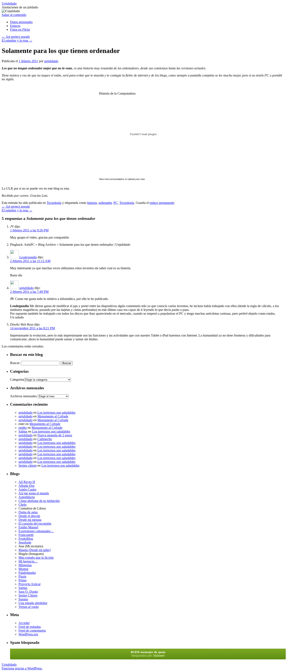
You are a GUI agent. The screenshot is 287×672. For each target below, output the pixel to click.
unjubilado (51, 61)
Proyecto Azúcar (29, 584)
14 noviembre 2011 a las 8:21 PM (32, 328)
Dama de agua (28, 512)
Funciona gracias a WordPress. (22, 668)
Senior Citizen (27, 595)
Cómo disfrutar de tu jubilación (39, 501)
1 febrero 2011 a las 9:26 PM (29, 230)
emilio (22, 427)
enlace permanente (162, 203)
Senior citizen (27, 465)
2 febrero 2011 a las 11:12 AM (30, 261)
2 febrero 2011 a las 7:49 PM (29, 291)
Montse (23, 569)
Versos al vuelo (28, 607)
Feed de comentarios (32, 630)
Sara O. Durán (28, 591)
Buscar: (15, 363)
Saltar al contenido (14, 15)
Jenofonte (24, 542)
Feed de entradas (29, 626)
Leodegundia (28, 257)
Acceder (24, 623)
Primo (22, 580)
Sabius (22, 431)
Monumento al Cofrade (52, 416)
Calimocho (44, 439)
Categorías (17, 379)
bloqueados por (147, 653)
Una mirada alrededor (32, 603)
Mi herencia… (28, 561)
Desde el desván (29, 516)
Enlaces (15, 26)
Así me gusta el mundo (33, 493)
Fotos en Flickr (20, 29)
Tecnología (54, 203)
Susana (23, 599)
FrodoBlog (25, 538)
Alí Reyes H (26, 482)
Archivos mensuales (23, 396)
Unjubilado (9, 3)
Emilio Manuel (28, 527)
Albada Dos (26, 485)
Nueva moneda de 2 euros (54, 435)
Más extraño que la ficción (36, 557)
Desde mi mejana (29, 519)
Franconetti (25, 535)
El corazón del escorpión (34, 523)
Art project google (16, 36)
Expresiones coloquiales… (36, 531)
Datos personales (21, 22)
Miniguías (25, 565)
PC (115, 203)
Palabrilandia (27, 572)
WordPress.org (28, 634)
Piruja (22, 576)
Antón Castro (27, 489)
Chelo (22, 504)
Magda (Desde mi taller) (34, 550)
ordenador (105, 203)
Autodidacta (26, 497)
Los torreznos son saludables (56, 412)
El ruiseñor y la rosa (17, 40)
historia (92, 203)
